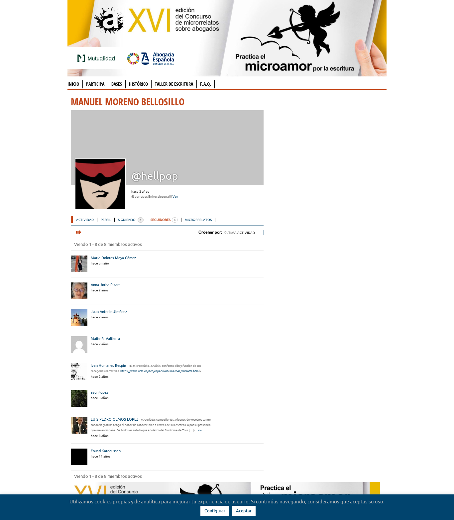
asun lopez (99, 392)
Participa (95, 84)
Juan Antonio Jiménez (109, 312)
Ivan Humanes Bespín (108, 365)
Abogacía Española (150, 58)
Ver (175, 196)
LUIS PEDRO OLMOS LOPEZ (114, 419)
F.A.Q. (205, 84)
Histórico (138, 84)
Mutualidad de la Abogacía (97, 58)
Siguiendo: (129, 220)
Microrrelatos (198, 220)
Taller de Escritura (174, 84)
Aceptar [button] (244, 510)
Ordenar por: (210, 232)
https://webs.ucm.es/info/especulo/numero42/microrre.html (159, 371)
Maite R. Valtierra (105, 339)
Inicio (73, 84)
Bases (116, 84)
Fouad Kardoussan (106, 451)
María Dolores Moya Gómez (113, 258)
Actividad (85, 220)
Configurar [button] (214, 510)
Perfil (106, 220)
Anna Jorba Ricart (105, 285)
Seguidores (163, 220)
